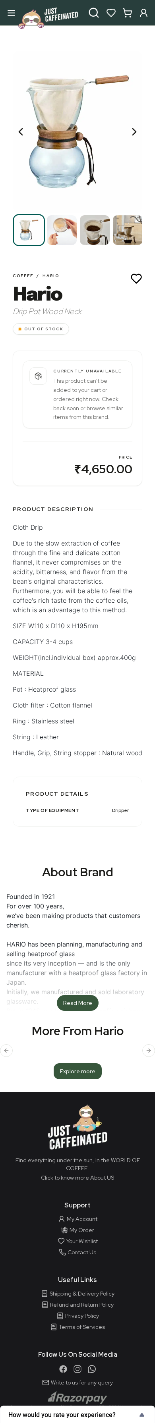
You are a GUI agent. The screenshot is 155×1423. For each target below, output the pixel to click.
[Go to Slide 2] (62, 230)
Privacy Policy (82, 1315)
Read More (77, 1003)
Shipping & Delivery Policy (82, 1293)
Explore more (77, 1071)
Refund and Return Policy (82, 1304)
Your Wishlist (82, 1241)
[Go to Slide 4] (128, 230)
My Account (82, 1218)
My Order (82, 1230)
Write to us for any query (82, 1382)
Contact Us (82, 1252)
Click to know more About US (77, 1177)
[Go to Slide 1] (29, 230)
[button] (77, 132)
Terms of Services (82, 1326)
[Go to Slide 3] (95, 230)
